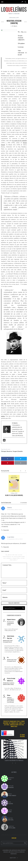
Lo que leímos (10, 537)
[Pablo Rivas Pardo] (4, 794)
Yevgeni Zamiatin (18, 451)
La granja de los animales (19, 140)
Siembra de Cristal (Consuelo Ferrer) (7, 641)
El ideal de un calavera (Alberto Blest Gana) (8, 683)
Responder (6, 530)
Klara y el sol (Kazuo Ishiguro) (14, 495)
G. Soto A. (14, 26)
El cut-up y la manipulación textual (10, 623)
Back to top (13, 857)
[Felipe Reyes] (4, 810)
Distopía (3, 451)
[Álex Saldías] (4, 802)
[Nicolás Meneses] (4, 786)
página (3, 416)
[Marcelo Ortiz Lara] (4, 827)
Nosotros (9, 451)
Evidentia (9, 507)
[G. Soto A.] (4, 778)
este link (3, 403)
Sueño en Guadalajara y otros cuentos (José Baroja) (10, 700)
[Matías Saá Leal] (4, 819)
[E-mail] (4, 440)
